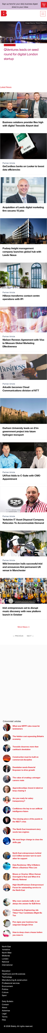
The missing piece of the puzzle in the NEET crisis (27, 820)
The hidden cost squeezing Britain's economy (28, 737)
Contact (5, 1004)
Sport (4, 995)
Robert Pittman (41, 23)
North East (6, 946)
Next (30, 636)
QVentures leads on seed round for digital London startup (21, 54)
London (5, 958)
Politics (5, 989)
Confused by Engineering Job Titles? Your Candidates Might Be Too (27, 913)
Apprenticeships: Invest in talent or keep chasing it (28, 789)
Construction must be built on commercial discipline (25, 758)
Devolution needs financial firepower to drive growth (24, 768)
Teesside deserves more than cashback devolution (25, 747)
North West (6, 952)
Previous (18, 636)
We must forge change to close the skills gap (28, 840)
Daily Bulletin (7, 1001)
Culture (5, 992)
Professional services (11, 983)
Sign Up (44, 5)
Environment (7, 986)
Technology (7, 977)
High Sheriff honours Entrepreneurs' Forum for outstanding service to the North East (28, 887)
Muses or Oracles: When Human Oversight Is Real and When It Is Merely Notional (27, 877)
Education (6, 971)
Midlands (6, 955)
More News (24, 627)
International (7, 965)
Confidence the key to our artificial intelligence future (27, 809)
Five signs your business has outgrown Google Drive (25, 923)
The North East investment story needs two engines (27, 830)
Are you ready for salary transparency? (23, 799)
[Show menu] (43, 13)
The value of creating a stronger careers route (26, 778)
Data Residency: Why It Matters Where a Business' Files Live (26, 866)
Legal (4, 1013)
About (4, 1007)
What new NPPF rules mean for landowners (26, 727)
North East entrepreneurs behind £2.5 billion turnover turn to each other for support (27, 856)
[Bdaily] (4, 13)
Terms (4, 1016)
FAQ (4, 1019)
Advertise (6, 1010)
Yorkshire (6, 949)
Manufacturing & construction (14, 980)
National (5, 961)
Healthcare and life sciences (13, 974)
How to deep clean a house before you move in (27, 933)
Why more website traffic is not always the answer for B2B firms (26, 902)
